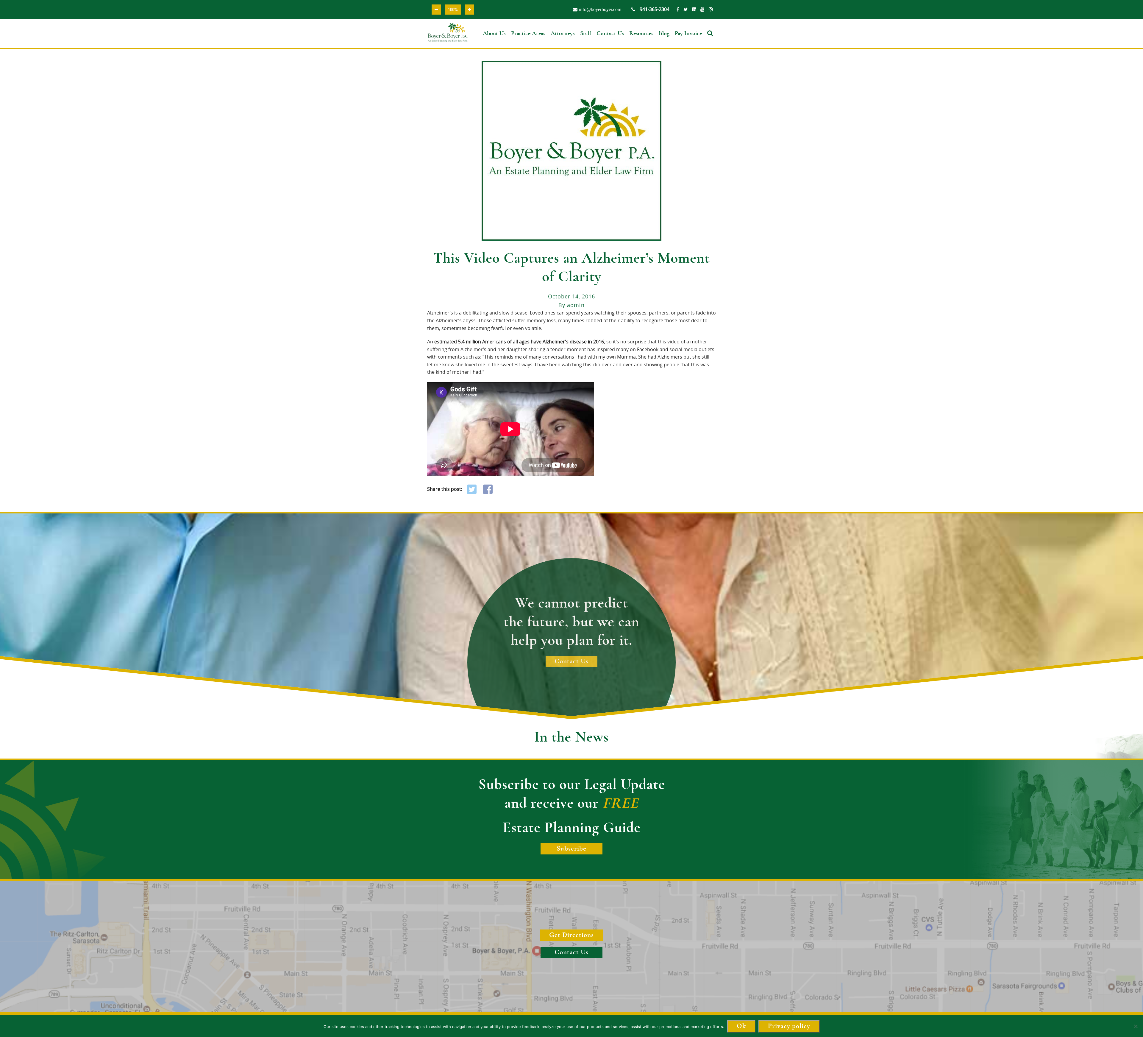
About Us (494, 33)
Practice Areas (528, 33)
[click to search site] (711, 40)
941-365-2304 (654, 9)
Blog (664, 33)
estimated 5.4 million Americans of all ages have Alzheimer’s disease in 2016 (519, 341)
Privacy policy (789, 1026)
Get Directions (571, 935)
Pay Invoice (688, 33)
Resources (641, 33)
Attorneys (563, 33)
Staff (585, 33)
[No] (1136, 1029)
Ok (741, 1026)
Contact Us (610, 33)
